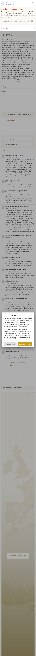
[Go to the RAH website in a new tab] (2, 3)
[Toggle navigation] (33, 3)
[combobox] (18, 28)
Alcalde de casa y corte (10, 21)
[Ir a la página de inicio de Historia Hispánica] (9, 3)
